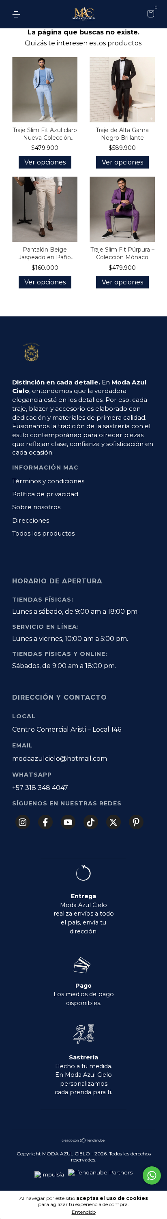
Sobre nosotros (36, 507)
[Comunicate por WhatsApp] (152, 1175)
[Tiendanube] (83, 1141)
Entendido (84, 1212)
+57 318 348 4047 (40, 788)
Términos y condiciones (48, 481)
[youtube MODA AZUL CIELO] (68, 822)
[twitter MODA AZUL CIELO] (113, 822)
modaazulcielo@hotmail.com (59, 758)
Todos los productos (43, 533)
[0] (149, 15)
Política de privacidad (45, 494)
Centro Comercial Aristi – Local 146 (66, 729)
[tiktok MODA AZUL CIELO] (91, 822)
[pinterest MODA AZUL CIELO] (136, 822)
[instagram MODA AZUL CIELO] (22, 822)
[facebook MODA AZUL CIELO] (45, 822)
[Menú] (17, 14)
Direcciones (30, 520)
